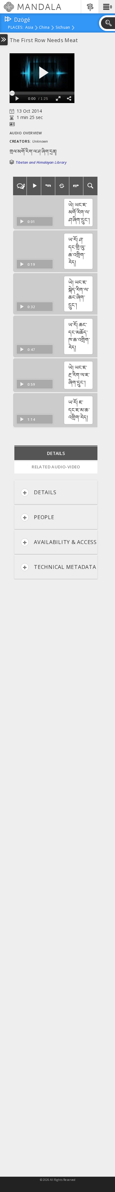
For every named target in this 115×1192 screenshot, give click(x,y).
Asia (29, 28)
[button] (107, 6)
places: (16, 28)
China (44, 28)
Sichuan (63, 28)
